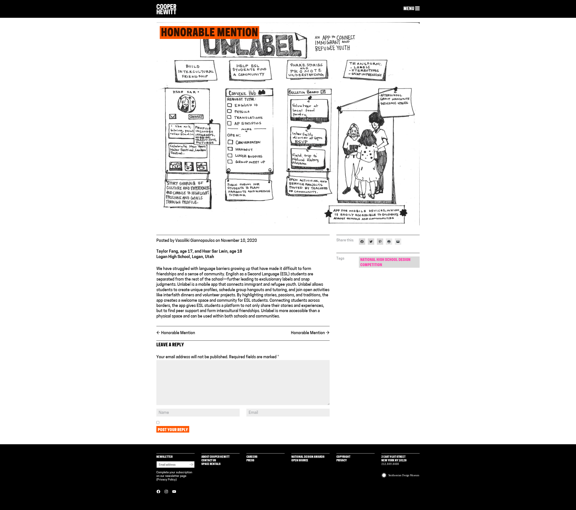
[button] (411, 9)
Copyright (343, 457)
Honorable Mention (175, 333)
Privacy (341, 460)
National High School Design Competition (385, 262)
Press (250, 460)
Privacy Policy (166, 479)
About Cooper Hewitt (215, 457)
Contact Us (208, 460)
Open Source (299, 460)
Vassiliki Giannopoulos (195, 241)
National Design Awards (307, 457)
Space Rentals (210, 464)
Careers (251, 457)
